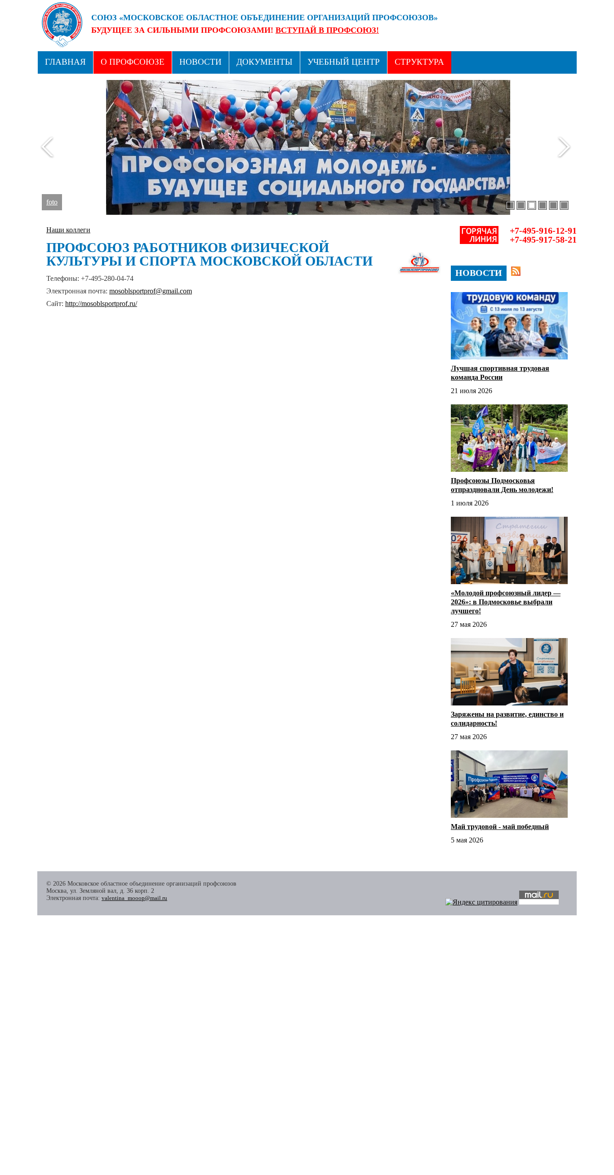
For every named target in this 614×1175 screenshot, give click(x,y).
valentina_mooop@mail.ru (134, 898)
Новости (200, 62)
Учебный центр (343, 62)
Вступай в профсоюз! (327, 30)
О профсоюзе (133, 62)
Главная (65, 62)
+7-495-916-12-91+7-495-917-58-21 (543, 235)
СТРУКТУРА (419, 62)
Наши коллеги (68, 230)
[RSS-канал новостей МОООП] (516, 271)
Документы (264, 62)
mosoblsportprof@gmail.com (150, 291)
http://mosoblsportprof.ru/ (101, 303)
